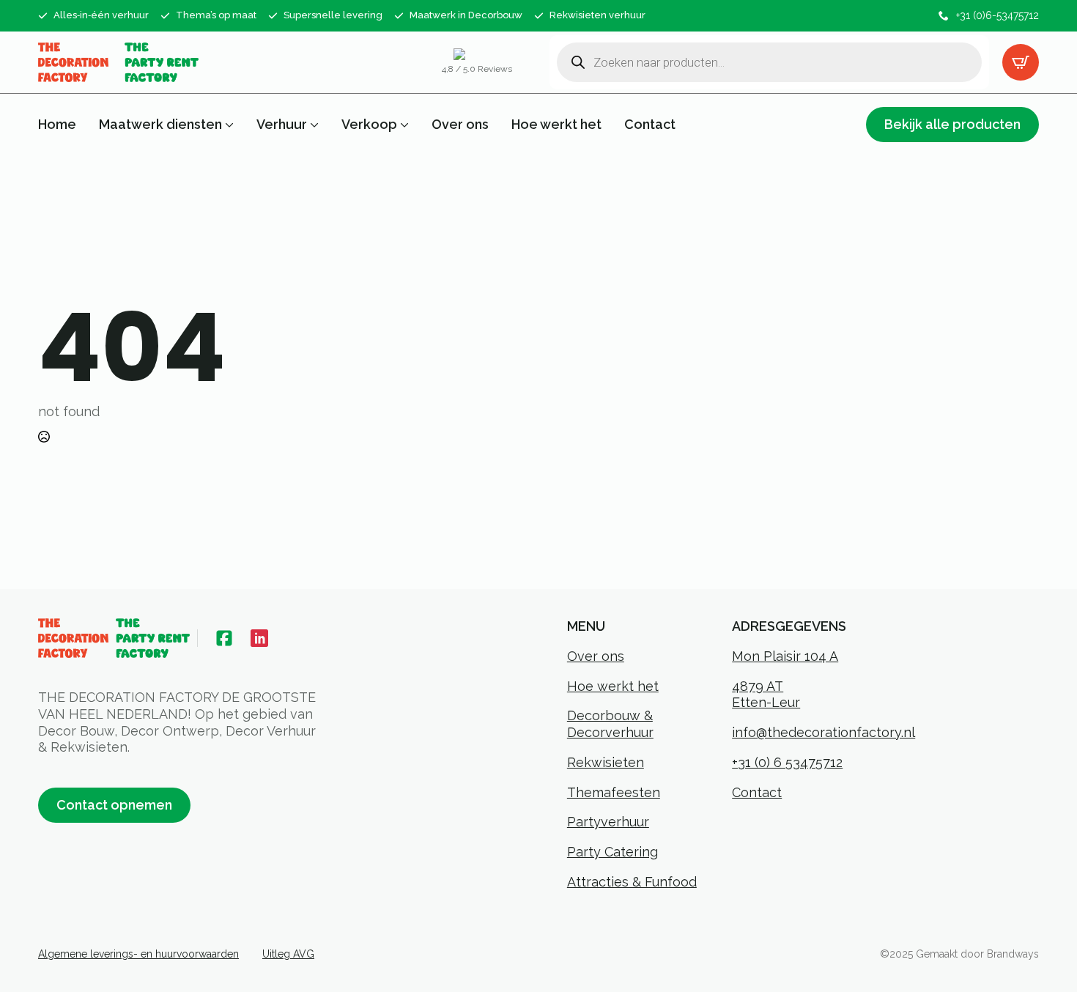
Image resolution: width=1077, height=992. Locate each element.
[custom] (224, 638)
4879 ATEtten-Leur (766, 694)
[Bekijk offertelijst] (1020, 62)
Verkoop (369, 124)
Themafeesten (613, 792)
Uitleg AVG (288, 954)
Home (57, 124)
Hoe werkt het (556, 124)
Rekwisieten (605, 762)
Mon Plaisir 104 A (785, 656)
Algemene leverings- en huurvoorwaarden (138, 954)
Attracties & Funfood (632, 881)
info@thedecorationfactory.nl (823, 732)
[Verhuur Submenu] (313, 124)
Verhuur (281, 124)
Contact (650, 124)
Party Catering (612, 851)
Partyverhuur (608, 821)
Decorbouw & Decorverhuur (610, 724)
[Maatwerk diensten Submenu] (228, 124)
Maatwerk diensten (160, 124)
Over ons (460, 124)
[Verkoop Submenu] (403, 124)
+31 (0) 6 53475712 (787, 762)
